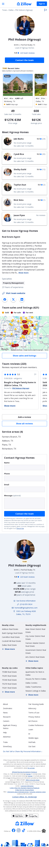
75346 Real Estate (9, 680)
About (5, 704)
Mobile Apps (33, 738)
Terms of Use (20, 528)
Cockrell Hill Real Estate (11, 641)
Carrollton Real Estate (11, 637)
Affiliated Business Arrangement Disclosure (24, 772)
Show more (23, 273)
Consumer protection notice (37, 792)
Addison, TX (7, 440)
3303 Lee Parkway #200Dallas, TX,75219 (26, 612)
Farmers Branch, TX (11, 436)
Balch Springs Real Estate (12, 633)
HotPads (31, 742)
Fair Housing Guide (36, 704)
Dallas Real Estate (9, 645)
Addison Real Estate (10, 629)
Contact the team (24, 513)
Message (8, 495)
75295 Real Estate (9, 676)
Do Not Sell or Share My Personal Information (22, 751)
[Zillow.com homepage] (25, 823)
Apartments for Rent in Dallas (35, 673)
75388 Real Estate (9, 672)
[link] (24, 142)
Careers (6, 721)
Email (6, 484)
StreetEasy (7, 746)
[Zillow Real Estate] (24, 4)
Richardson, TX (9, 448)
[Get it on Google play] (31, 817)
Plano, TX (6, 444)
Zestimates (7, 708)
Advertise (7, 737)
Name (7, 463)
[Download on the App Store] (18, 817)
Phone (7, 473)
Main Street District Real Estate (35, 630)
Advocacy (32, 708)
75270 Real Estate (9, 684)
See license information (26, 601)
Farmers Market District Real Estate (35, 644)
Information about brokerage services (18, 792)
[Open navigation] (3, 3)
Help (5, 732)
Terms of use (33, 712)
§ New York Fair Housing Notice (24, 790)
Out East (31, 746)
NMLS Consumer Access (32, 780)
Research (7, 717)
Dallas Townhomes (33, 687)
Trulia (5, 742)
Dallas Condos (31, 683)
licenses (28, 774)
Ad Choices (32, 721)
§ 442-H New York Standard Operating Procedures (24, 788)
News (5, 712)
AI (29, 734)
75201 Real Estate (9, 688)
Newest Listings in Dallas (36, 691)
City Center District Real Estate (35, 637)
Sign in (42, 3)
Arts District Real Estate (35, 657)
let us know (31, 768)
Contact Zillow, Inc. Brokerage (24, 797)
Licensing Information (27, 786)
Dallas (11, 10)
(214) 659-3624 (26, 604)
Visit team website (15, 293)
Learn (30, 729)
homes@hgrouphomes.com (26, 608)
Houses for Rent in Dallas (36, 679)
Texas (4, 10)
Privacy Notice (34, 717)
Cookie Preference (35, 725)
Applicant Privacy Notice (10, 726)
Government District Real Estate (36, 651)
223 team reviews (27, 53)
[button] (24, 333)
